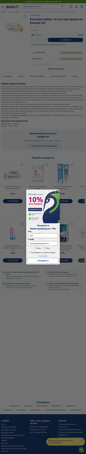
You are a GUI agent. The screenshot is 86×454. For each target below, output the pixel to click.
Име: (30, 231)
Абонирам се (43, 261)
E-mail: (31, 239)
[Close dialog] (57, 192)
